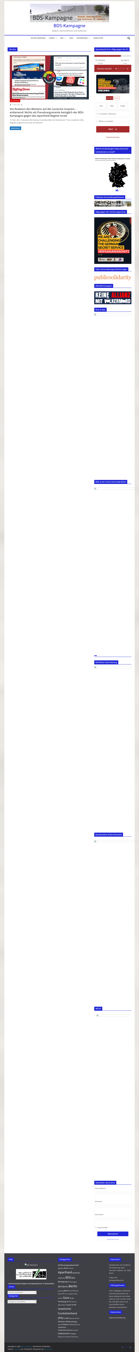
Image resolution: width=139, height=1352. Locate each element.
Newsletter (98, 38)
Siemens (76, 1330)
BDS (61, 38)
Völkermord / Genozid (64, 1337)
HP (67, 1301)
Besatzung (61, 1291)
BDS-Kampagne (69, 25)
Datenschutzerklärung (117, 1318)
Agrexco (60, 1268)
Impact (68, 1305)
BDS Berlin (63, 1286)
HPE (70, 1302)
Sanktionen (62, 1327)
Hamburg (62, 1301)
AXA (63, 1278)
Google (72, 1298)
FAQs (71, 38)
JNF (67, 1318)
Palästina (65, 1324)
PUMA (71, 1324)
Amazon (71, 1268)
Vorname (98, 1201)
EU (74, 1291)
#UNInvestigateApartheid (68, 1265)
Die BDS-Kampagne (38, 38)
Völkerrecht (75, 1337)
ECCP (70, 1291)
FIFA (63, 1294)
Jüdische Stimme (74, 1318)
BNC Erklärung (15, 101)
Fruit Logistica (69, 1294)
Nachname (99, 1214)
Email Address (100, 1188)
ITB (64, 1318)
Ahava (66, 1268)
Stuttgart (73, 1334)
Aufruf (52, 38)
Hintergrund (82, 38)
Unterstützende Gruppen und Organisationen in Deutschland (31, 1284)
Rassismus (77, 1324)
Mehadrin (61, 1321)
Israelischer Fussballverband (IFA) (67, 1313)
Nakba (60, 1324)
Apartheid (65, 1272)
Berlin (73, 1286)
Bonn (66, 1290)
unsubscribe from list (113, 1239)
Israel (74, 1305)
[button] (56, 38)
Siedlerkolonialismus (65, 1330)
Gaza (66, 1297)
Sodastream (64, 1333)
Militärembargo (71, 1321)
